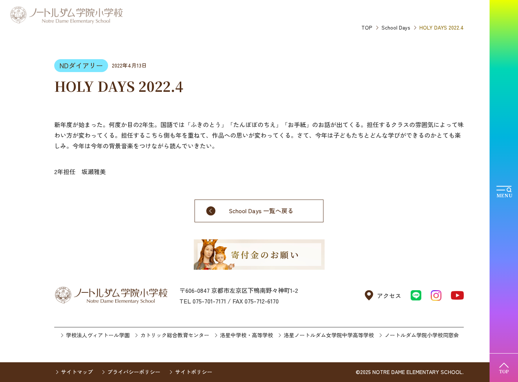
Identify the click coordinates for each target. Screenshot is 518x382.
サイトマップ (77, 372)
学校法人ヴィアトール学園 (98, 335)
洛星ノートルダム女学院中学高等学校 (329, 335)
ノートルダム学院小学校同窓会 (422, 335)
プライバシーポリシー (133, 372)
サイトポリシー (193, 372)
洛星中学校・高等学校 (246, 335)
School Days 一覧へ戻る (261, 210)
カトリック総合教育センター (174, 335)
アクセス (389, 295)
